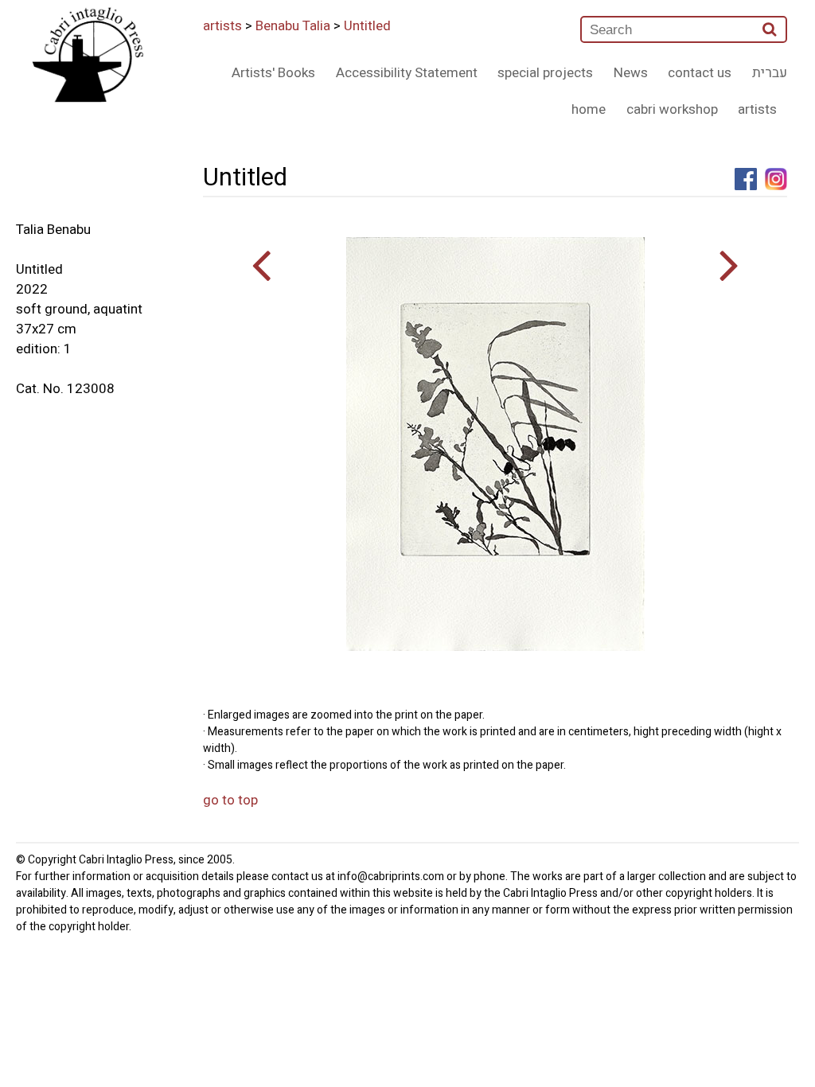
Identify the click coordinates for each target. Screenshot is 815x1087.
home (588, 109)
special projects (545, 73)
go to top (230, 800)
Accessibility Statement (407, 73)
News (631, 73)
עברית (769, 73)
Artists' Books (273, 73)
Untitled (367, 26)
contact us (699, 73)
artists (222, 26)
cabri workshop (672, 109)
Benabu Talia (292, 26)
